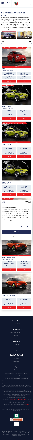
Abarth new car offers (6, 19)
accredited (12, 399)
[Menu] (29, 3)
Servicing (16, 335)
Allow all (16, 231)
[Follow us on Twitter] (15, 355)
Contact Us (16, 358)
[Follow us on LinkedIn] (18, 355)
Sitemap (4, 432)
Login (16, 350)
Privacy (15, 431)
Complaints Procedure (25, 432)
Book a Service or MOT (17, 332)
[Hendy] (5, 3)
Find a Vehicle (16, 364)
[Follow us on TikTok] (22, 355)
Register (16, 369)
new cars (24, 19)
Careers (17, 347)
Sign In (17, 367)
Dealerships (16, 361)
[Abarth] (16, 3)
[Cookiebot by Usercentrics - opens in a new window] (24, 202)
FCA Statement (6, 434)
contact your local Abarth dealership (15, 27)
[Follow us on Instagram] (13, 355)
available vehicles (24, 25)
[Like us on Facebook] (11, 355)
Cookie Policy (22, 431)
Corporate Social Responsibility (19, 434)
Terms (28, 431)
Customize (15, 236)
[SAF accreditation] (16, 416)
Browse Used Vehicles (16, 324)
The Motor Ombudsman (21, 399)
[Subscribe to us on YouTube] (20, 355)
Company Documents (13, 432)
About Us (16, 344)
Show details (24, 226)
